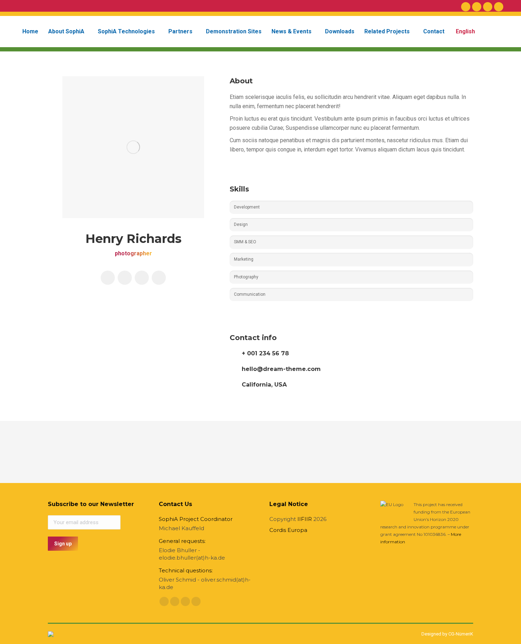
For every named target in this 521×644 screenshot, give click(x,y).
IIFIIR (304, 519)
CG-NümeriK (460, 634)
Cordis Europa (288, 530)
